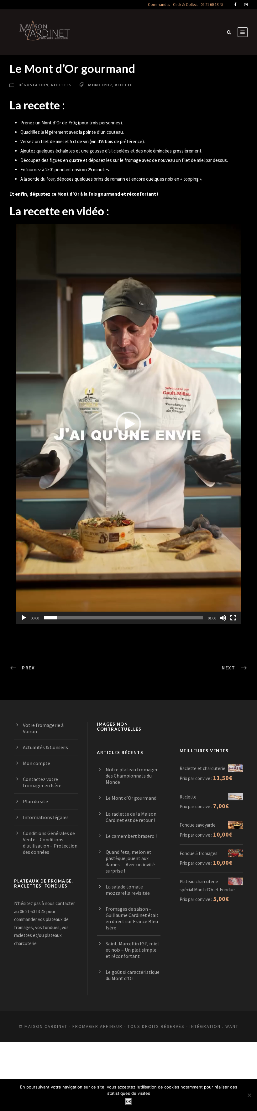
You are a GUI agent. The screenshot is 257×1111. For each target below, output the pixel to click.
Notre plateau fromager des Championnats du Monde (132, 775)
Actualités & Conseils (45, 747)
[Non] (249, 1095)
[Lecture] (24, 618)
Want (232, 1026)
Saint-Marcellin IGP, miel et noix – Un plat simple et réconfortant (132, 949)
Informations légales (46, 817)
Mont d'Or (100, 85)
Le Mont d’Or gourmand (131, 798)
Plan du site (35, 801)
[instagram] (246, 4)
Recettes (61, 85)
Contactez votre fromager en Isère (42, 782)
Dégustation (33, 85)
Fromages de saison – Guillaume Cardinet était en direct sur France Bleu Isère (132, 918)
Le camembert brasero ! (131, 836)
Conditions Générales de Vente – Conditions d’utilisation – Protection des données (50, 842)
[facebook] (235, 4)
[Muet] (223, 618)
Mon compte (36, 763)
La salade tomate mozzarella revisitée (128, 889)
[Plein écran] (233, 618)
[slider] (123, 617)
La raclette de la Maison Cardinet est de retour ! (131, 817)
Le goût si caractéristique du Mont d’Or (133, 975)
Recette (123, 85)
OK (128, 1101)
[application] (128, 424)
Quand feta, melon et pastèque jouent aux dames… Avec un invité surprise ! (130, 861)
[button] (128, 424)
